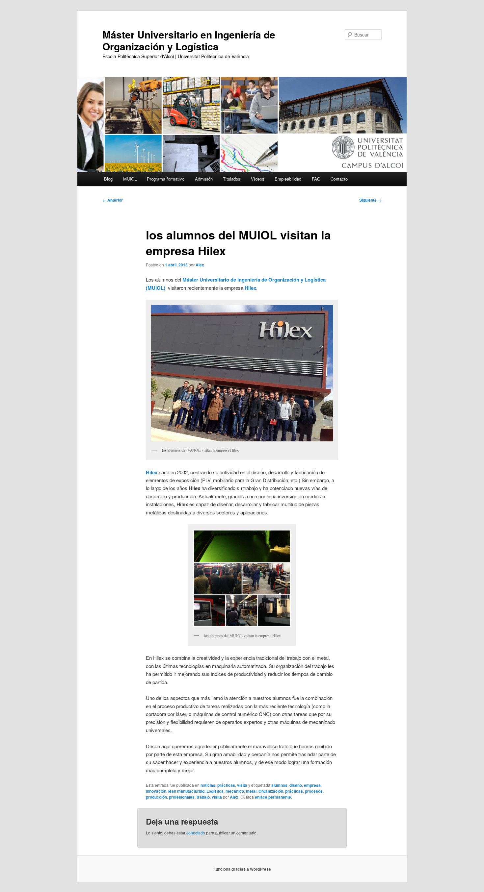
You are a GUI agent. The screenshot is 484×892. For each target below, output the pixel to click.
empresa (312, 785)
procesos (314, 791)
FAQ (316, 179)
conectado (195, 832)
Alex (200, 265)
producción (156, 797)
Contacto (339, 179)
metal (251, 791)
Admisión (204, 179)
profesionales (182, 797)
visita (242, 785)
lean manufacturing (186, 791)
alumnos (279, 785)
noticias (208, 785)
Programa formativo (165, 179)
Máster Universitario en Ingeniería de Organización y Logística (188, 40)
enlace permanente (273, 797)
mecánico (235, 791)
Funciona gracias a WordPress (242, 869)
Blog (108, 179)
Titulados (231, 179)
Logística (215, 791)
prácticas (226, 785)
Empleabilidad (288, 179)
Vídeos (257, 179)
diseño (295, 785)
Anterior (112, 200)
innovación (156, 791)
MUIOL (130, 179)
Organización (270, 791)
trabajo (203, 797)
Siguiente (370, 200)
